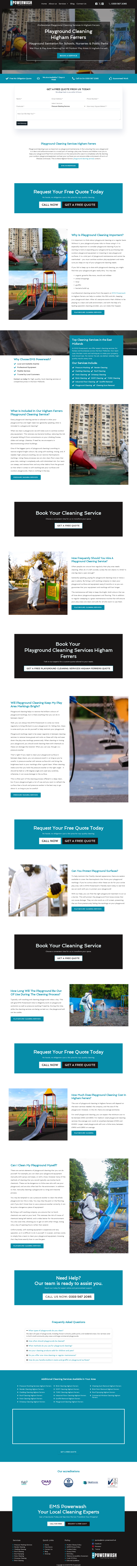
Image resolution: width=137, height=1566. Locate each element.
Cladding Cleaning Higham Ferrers (32, 1392)
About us (53, 4)
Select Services (57, 103)
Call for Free (56, 1524)
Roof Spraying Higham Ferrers (103, 1392)
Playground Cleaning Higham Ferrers (69, 1402)
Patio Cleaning (19, 1556)
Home (44, 4)
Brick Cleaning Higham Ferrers (67, 1386)
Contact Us (81, 4)
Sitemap (47, 1554)
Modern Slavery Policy (74, 1545)
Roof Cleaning (19, 1551)
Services (62, 4)
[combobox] (68, 106)
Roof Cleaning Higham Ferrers (30, 1395)
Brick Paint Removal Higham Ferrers (105, 1389)
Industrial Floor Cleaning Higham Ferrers (71, 1395)
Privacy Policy (71, 1551)
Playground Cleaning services (88, 312)
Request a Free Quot (77, 1524)
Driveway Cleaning (20, 1558)
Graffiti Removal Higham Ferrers (68, 1399)
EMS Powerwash (68, 165)
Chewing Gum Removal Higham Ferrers (106, 1386)
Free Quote (48, 1547)
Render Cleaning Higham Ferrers (31, 1389)
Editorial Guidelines (73, 1560)
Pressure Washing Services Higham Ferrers (35, 1386)
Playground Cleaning (83, 1133)
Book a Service (68, 56)
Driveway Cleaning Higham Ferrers (32, 1402)
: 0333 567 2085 (68, 1296)
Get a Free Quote (80, 204)
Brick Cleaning (19, 1560)
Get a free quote (68, 525)
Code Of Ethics (72, 1558)
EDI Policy (70, 1554)
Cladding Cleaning (20, 1549)
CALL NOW (50, 204)
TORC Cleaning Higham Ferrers (67, 1392)
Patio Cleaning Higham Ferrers (30, 1399)
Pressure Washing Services (25, 477)
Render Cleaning (19, 1547)
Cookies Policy (71, 1549)
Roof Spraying (19, 1554)
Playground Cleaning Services (88, 607)
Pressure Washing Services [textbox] (61, 106)
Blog (72, 4)
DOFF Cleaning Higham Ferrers (67, 1389)
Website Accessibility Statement (77, 1556)
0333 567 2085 (119, 4)
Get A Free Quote (68, 1452)
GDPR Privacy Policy (73, 1547)
